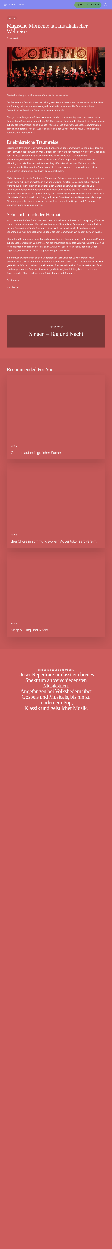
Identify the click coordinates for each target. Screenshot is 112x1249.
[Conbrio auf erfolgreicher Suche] (56, 417)
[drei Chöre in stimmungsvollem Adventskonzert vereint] (56, 505)
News (12, 18)
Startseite (12, 95)
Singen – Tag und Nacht (56, 331)
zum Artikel (13, 287)
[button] (9, 4)
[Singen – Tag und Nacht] (56, 594)
